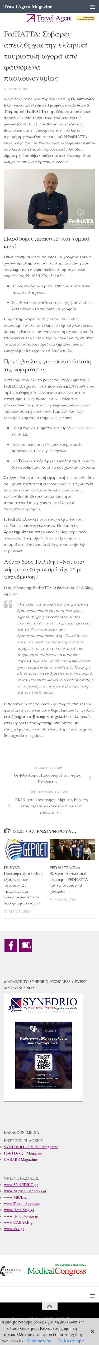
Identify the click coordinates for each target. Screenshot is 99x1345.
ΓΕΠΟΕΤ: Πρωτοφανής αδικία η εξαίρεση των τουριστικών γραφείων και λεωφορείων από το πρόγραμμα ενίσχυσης (23, 885)
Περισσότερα (38, 1340)
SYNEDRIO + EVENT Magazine (31, 1146)
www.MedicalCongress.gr (25, 1190)
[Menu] (92, 6)
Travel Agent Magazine (27, 6)
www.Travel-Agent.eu (22, 1203)
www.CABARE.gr (19, 1222)
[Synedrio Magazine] (25, 945)
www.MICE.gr (16, 1197)
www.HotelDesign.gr (21, 1216)
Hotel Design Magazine (23, 1153)
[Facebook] (10, 945)
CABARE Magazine (20, 1159)
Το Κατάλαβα (71, 1340)
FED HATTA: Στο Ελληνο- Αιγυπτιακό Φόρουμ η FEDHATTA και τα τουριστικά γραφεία (69, 879)
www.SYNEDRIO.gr (21, 1184)
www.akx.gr (14, 1228)
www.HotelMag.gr (19, 1209)
